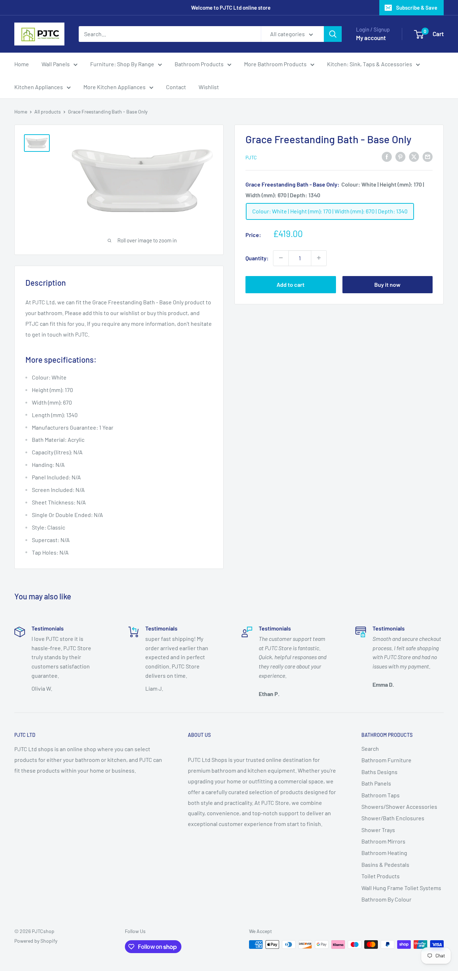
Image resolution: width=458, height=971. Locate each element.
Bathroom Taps (380, 795)
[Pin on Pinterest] (400, 156)
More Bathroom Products (275, 64)
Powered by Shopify (35, 941)
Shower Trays (378, 829)
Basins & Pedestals (385, 864)
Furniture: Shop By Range (122, 64)
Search (370, 748)
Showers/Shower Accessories (399, 806)
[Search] (333, 34)
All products (47, 111)
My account (371, 37)
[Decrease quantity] (280, 257)
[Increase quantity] (318, 257)
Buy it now (387, 284)
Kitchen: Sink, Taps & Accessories (369, 64)
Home (21, 64)
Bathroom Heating (384, 852)
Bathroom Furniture (386, 760)
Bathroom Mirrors (383, 841)
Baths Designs (379, 771)
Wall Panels (56, 64)
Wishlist (209, 86)
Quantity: (257, 257)
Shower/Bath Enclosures (392, 818)
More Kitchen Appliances (114, 86)
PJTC (251, 157)
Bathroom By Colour (386, 899)
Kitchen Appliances (38, 86)
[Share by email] (428, 156)
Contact (176, 86)
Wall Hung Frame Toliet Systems (401, 887)
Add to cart (290, 284)
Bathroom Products (199, 64)
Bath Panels (376, 783)
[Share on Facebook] (387, 156)
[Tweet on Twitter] (414, 156)
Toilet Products (380, 876)
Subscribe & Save (416, 7)
